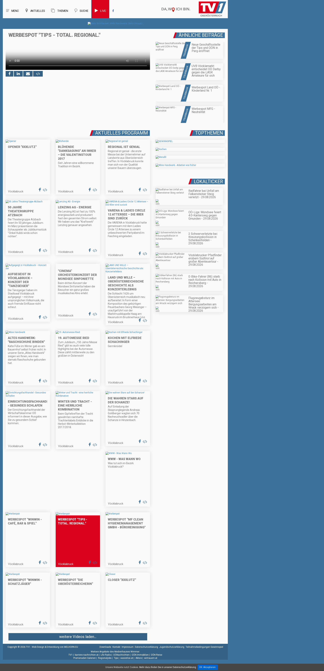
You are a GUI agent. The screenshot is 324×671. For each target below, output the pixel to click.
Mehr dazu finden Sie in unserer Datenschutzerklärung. (167, 667)
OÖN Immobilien (140, 655)
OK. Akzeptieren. (207, 667)
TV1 (70, 655)
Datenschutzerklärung (146, 647)
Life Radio (106, 655)
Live (103, 11)
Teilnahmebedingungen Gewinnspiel (204, 647)
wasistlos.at (126, 658)
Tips (116, 658)
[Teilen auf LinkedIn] (18, 74)
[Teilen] (28, 74)
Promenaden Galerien (84, 658)
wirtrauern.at (150, 658)
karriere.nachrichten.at (86, 655)
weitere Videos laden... (77, 636)
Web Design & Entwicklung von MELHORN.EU (55, 647)
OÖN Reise (156, 655)
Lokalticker (208, 181)
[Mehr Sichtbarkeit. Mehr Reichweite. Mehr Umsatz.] (115, 23)
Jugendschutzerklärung (171, 647)
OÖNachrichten (121, 655)
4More (138, 658)
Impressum (128, 647)
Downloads (105, 647)
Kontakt (116, 647)
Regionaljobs (105, 658)
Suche (84, 11)
